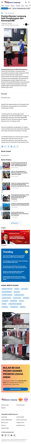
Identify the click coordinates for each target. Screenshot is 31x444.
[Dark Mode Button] (25, 2)
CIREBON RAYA (20, 422)
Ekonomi (7, 5)
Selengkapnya (14, 223)
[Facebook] (2, 146)
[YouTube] (11, 435)
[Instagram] (5, 435)
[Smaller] (24, 24)
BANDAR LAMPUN (1, 168)
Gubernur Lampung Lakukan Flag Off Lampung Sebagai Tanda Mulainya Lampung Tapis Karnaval (20, 184)
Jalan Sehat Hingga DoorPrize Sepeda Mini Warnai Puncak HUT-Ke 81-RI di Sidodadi (14, 256)
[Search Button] (28, 2)
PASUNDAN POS (20, 425)
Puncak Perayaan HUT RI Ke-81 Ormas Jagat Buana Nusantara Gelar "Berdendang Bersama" (19, 164)
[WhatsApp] (14, 146)
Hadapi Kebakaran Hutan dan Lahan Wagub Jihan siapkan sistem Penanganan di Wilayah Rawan (14, 278)
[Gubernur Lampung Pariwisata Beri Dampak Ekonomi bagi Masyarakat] (6, 206)
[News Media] (26, 399)
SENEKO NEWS (5, 428)
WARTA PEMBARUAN (6, 419)
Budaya (12, 5)
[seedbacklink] (20, 399)
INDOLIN (3, 425)
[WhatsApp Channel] (14, 435)
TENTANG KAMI (20, 405)
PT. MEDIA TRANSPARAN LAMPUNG (17, 439)
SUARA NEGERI (20, 417)
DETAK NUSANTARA (21, 419)
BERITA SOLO (4, 422)
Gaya (26, 5)
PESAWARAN (1, 197)
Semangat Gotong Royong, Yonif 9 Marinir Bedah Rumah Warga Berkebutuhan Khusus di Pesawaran (20, 197)
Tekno (22, 5)
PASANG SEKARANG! (15, 389)
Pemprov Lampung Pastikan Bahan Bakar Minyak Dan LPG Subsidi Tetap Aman (13, 272)
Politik (2, 5)
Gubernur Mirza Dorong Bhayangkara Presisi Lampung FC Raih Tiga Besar (20, 214)
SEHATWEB (4, 417)
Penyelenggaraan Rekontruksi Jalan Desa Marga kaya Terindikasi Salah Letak (15, 261)
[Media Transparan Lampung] (12, 2)
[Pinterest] (11, 146)
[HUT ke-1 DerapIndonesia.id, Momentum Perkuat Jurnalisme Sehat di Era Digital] (6, 174)
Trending (18, 5)
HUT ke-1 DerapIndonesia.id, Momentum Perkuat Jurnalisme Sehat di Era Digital (19, 173)
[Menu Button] (2, 2)
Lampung (1, 214)
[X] (5, 146)
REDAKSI (3, 407)
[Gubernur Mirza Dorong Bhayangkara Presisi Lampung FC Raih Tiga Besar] (6, 215)
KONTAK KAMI (5, 405)
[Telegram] (8, 146)
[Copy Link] (17, 146)
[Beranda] (2, 13)
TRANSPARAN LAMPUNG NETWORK (9, 440)
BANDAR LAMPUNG (1, 208)
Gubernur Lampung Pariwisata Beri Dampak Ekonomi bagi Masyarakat (20, 204)
